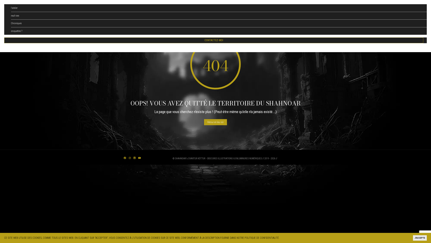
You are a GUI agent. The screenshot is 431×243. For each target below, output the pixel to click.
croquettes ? (16, 31)
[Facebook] (125, 158)
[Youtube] (139, 158)
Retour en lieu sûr (215, 122)
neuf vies (15, 15)
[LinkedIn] (135, 158)
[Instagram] (130, 158)
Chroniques (16, 23)
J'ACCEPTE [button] (420, 238)
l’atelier (14, 8)
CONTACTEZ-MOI (214, 40)
